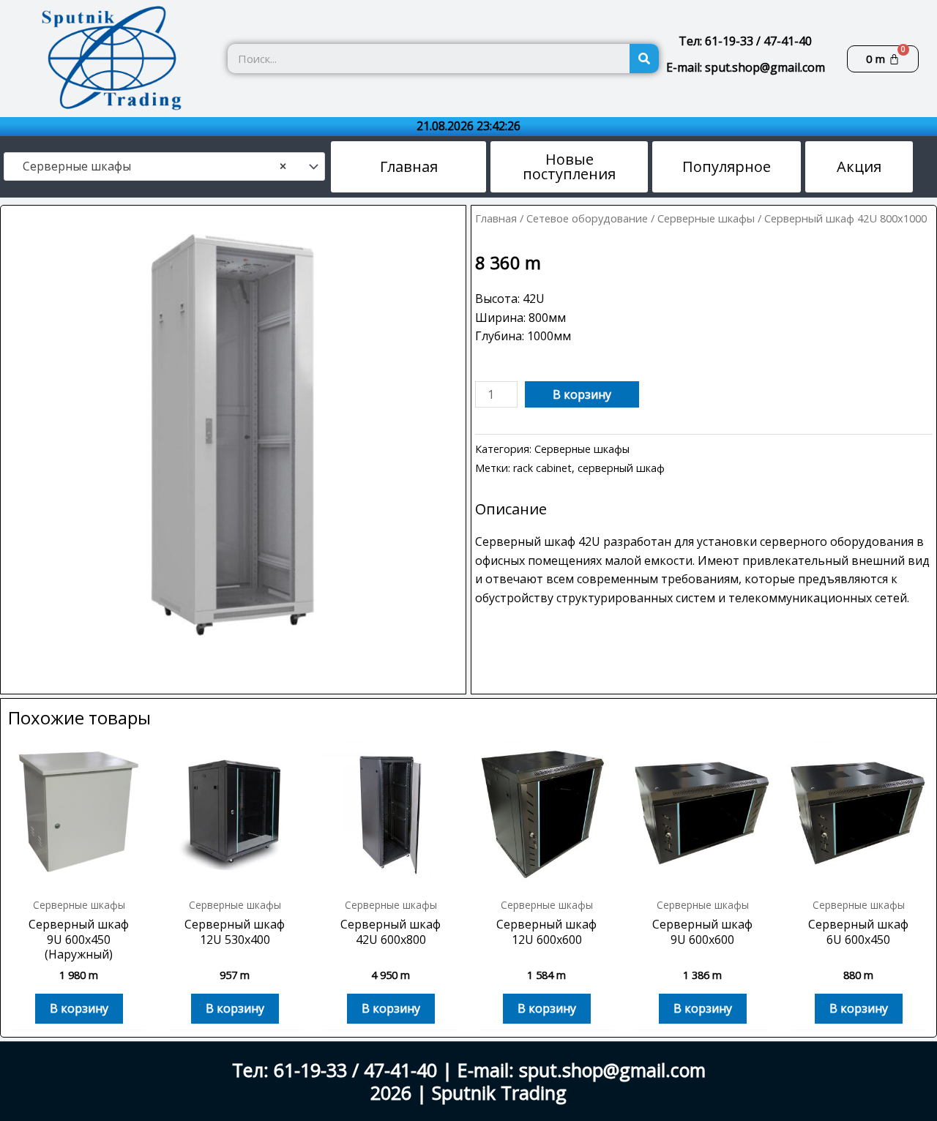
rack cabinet (542, 468)
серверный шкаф (621, 468)
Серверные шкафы (706, 218)
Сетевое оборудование (587, 218)
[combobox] (164, 166)
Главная (496, 218)
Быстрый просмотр (79, 875)
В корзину (582, 394)
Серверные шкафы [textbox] (150, 166)
